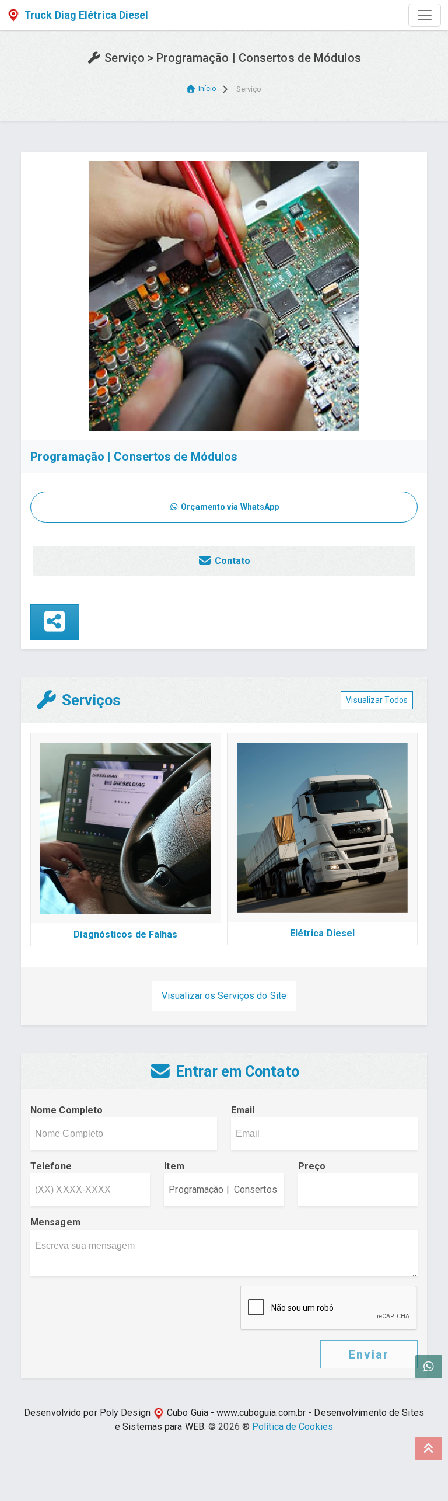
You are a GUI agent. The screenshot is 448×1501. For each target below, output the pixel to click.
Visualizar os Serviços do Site (224, 995)
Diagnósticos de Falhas (125, 934)
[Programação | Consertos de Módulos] (224, 295)
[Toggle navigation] (424, 15)
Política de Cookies (292, 1426)
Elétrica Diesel (322, 933)
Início (207, 88)
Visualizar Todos (377, 700)
